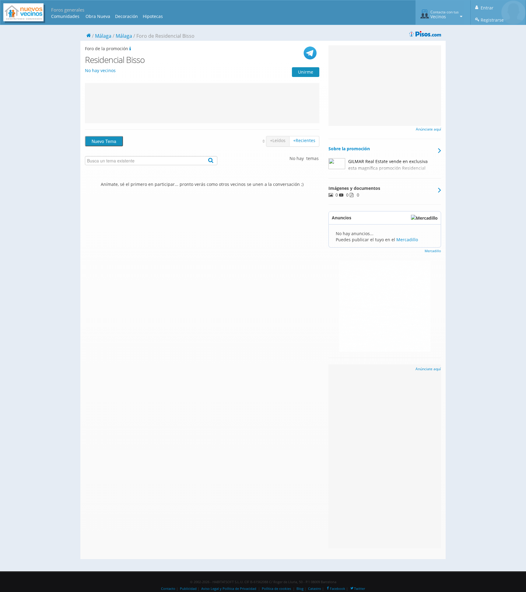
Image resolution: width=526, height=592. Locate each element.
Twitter (359, 589)
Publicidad (188, 589)
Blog (299, 589)
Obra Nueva (98, 16)
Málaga (103, 36)
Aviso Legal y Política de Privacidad (228, 589)
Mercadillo (407, 239)
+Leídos (278, 140)
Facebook (337, 589)
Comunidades (65, 16)
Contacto (168, 589)
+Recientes (304, 140)
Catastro (314, 589)
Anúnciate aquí (428, 129)
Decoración (126, 16)
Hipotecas (153, 16)
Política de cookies (276, 589)
